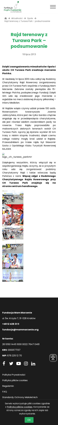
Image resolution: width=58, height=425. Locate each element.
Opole (30, 18)
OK (29, 419)
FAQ (4, 391)
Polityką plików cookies (19, 407)
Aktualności (17, 18)
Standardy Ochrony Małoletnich (20, 397)
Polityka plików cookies (15, 380)
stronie (6, 186)
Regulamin (8, 386)
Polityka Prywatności (13, 374)
